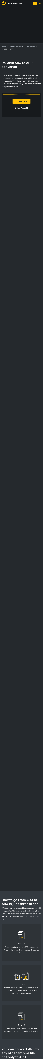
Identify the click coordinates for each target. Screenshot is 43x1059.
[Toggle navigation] (39, 3)
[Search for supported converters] (35, 3)
